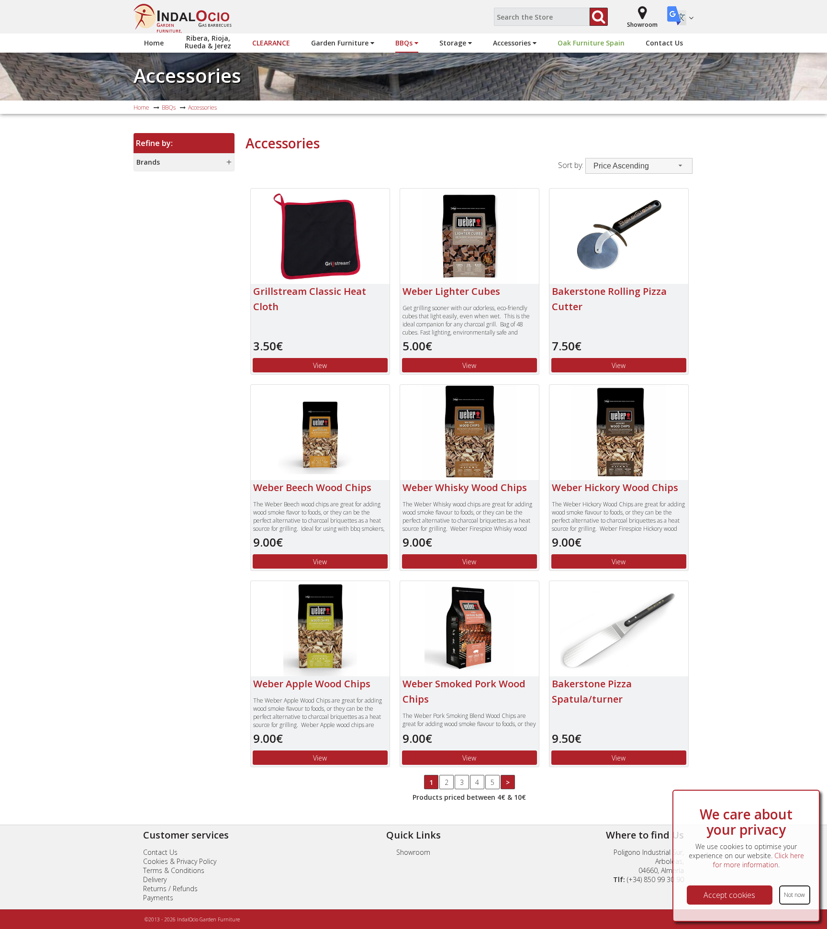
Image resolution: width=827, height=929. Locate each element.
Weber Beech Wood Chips (312, 487)
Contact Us (664, 42)
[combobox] (639, 166)
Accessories (187, 75)
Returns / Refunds (170, 888)
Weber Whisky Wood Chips (464, 487)
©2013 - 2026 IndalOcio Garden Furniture (192, 919)
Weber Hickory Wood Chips (615, 487)
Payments (158, 897)
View (320, 365)
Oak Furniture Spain (591, 42)
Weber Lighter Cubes (451, 291)
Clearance (271, 42)
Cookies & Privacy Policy (179, 861)
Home (154, 42)
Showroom (413, 852)
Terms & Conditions (173, 870)
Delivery (155, 879)
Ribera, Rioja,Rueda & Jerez (208, 42)
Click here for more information (758, 860)
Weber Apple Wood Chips (311, 683)
